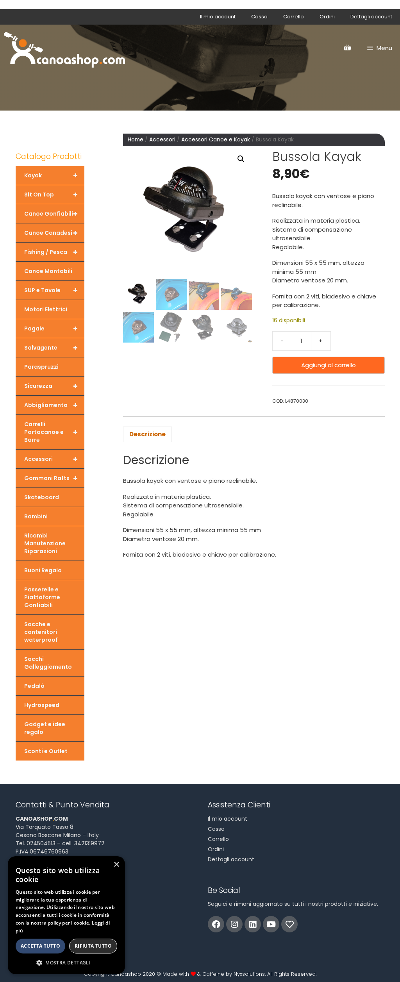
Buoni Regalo (43, 570)
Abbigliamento (51, 405)
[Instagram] (234, 924)
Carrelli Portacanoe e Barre (51, 432)
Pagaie (51, 328)
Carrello (293, 16)
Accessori (162, 139)
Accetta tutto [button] (40, 946)
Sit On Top (51, 194)
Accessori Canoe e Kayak (215, 139)
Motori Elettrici (45, 309)
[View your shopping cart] (347, 48)
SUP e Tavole (51, 290)
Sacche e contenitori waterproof (41, 632)
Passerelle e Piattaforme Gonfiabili (42, 597)
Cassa (259, 16)
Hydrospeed (41, 705)
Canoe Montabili (48, 271)
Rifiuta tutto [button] (93, 946)
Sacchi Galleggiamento (48, 663)
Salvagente (51, 347)
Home (135, 139)
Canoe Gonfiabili (51, 213)
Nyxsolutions (249, 974)
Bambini (36, 516)
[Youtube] (271, 924)
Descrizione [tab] (147, 434)
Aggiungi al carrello (328, 365)
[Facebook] (216, 924)
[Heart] (289, 924)
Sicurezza (51, 385)
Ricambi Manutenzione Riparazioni (45, 543)
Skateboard (41, 497)
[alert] (66, 915)
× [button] (116, 865)
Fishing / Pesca (51, 251)
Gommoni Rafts (51, 478)
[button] (241, 159)
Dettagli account (371, 16)
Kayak (51, 175)
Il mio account (218, 16)
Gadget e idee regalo (44, 728)
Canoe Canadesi (51, 232)
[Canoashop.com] (64, 48)
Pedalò (34, 686)
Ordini (327, 16)
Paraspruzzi (41, 367)
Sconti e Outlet (46, 751)
